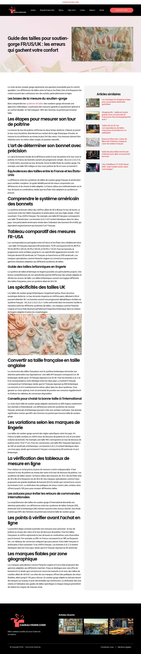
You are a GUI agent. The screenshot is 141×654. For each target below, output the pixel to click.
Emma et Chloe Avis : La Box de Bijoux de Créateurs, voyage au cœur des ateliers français (114, 141)
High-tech (72, 10)
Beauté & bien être (47, 10)
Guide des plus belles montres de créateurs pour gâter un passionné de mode (116, 154)
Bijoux (61, 10)
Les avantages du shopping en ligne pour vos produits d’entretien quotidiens (116, 101)
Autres (33, 10)
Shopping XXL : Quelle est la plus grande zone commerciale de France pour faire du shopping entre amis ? (116, 116)
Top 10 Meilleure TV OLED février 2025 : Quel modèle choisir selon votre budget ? (115, 166)
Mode (102, 10)
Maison (92, 10)
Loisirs (82, 10)
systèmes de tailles (35, 103)
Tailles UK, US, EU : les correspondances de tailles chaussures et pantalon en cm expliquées (114, 129)
